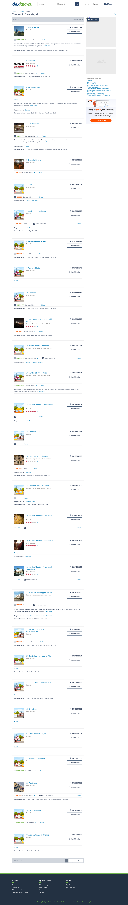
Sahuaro (27, 110)
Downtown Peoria (30, 501)
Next (79, 861)
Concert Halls (36, 348)
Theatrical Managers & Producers (98, 95)
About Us (15, 885)
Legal (89, 902)
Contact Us (15, 887)
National (41, 890)
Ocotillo (28, 362)
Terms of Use (81, 902)
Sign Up (95, 4)
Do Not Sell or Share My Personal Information (61, 902)
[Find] (77, 4)
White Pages (43, 887)
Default (78, 19)
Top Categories (70, 887)
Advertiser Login (44, 885)
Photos (44, 40)
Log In (87, 4)
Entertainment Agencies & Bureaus (42, 595)
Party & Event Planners (39, 375)
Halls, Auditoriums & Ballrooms (97, 85)
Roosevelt (49, 616)
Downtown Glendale (37, 362)
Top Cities (69, 885)
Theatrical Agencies (46, 348)
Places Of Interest (47, 324)
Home (13, 11)
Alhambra (28, 472)
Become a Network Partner (20, 892)
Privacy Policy (41, 902)
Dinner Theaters (51, 375)
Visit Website (75, 31)
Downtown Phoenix (39, 616)
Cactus (28, 200)
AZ (17, 11)
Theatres (28, 213)
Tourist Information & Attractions (98, 88)
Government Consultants (95, 93)
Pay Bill (41, 892)
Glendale (22, 11)
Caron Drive (34, 200)
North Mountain (29, 228)
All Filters (18, 19)
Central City (29, 616)
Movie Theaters (30, 30)
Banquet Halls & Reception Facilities (43, 459)
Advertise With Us (17, 890)
